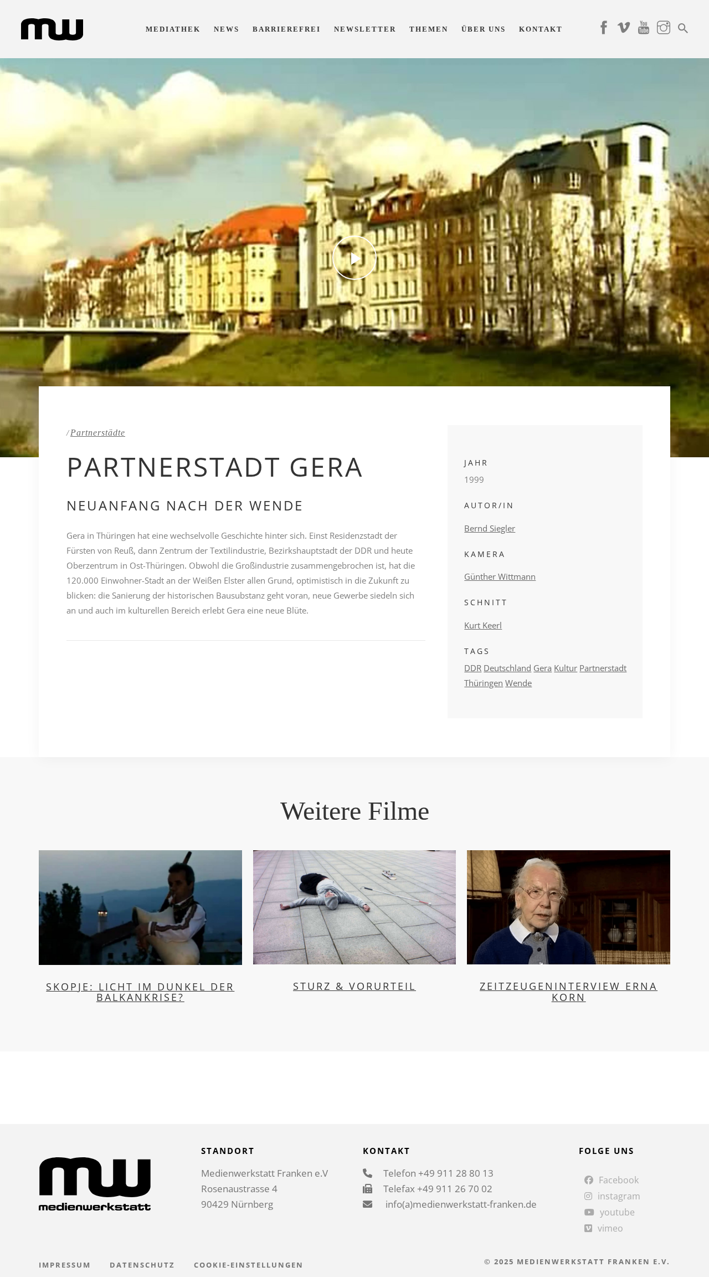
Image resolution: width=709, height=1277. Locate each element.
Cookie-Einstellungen (249, 1265)
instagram (619, 1196)
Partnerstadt (602, 667)
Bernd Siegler (489, 528)
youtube (617, 1212)
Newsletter (365, 29)
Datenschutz (142, 1265)
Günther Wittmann (500, 576)
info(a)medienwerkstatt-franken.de (460, 1204)
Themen (428, 29)
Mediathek (173, 29)
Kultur (565, 667)
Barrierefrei (287, 29)
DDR (472, 667)
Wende (518, 682)
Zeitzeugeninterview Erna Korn (568, 991)
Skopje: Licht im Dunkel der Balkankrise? (140, 992)
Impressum (65, 1265)
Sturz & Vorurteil (354, 986)
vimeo (610, 1228)
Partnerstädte (97, 432)
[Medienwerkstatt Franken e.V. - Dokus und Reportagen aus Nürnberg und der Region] (52, 28)
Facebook (619, 1180)
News (226, 29)
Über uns (483, 29)
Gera (542, 667)
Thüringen (483, 682)
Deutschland (507, 667)
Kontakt (541, 29)
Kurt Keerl (483, 625)
